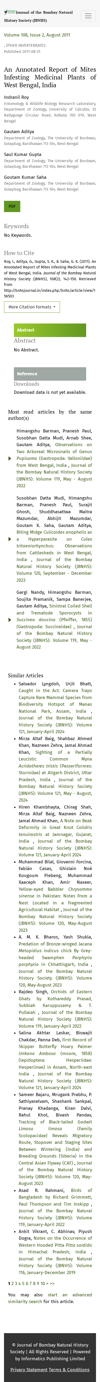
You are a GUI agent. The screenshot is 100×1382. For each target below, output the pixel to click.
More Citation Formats (30, 307)
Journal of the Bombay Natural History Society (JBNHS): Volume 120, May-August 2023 (55, 978)
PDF (12, 206)
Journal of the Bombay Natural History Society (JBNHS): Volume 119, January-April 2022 (55, 1019)
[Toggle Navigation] (88, 15)
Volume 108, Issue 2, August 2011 (37, 35)
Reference (27, 374)
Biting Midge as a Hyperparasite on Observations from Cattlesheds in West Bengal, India (54, 545)
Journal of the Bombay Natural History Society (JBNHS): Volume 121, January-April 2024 (55, 724)
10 (43, 1283)
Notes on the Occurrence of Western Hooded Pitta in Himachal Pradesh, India (55, 1245)
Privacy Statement (28, 1370)
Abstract (25, 330)
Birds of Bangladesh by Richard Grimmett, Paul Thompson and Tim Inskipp (55, 1197)
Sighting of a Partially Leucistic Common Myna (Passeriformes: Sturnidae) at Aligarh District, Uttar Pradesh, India (55, 766)
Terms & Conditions (69, 1370)
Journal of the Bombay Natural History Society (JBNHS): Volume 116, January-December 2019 (55, 1265)
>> (52, 1283)
